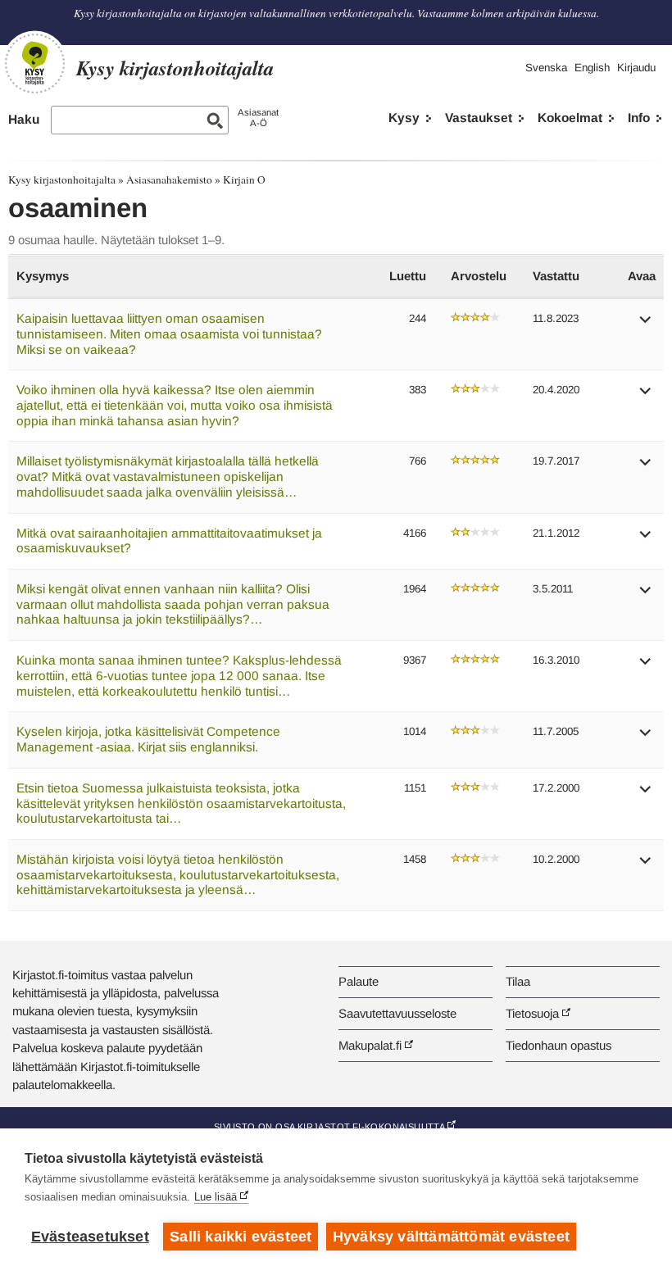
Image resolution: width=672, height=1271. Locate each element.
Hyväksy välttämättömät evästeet (451, 1236)
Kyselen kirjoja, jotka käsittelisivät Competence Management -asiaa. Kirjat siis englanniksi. (148, 739)
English (592, 67)
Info (639, 118)
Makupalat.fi (370, 1045)
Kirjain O (244, 179)
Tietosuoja (532, 1013)
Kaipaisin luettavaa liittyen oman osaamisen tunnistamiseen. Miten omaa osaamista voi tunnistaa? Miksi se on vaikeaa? (169, 333)
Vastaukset (478, 118)
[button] (646, 325)
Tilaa (518, 981)
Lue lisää (215, 1197)
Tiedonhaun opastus (558, 1045)
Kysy (404, 118)
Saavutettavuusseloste (397, 1013)
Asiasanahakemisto (169, 179)
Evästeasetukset (90, 1236)
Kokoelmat (570, 118)
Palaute (358, 981)
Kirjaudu (636, 67)
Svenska (546, 67)
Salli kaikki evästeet (240, 1236)
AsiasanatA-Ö (258, 117)
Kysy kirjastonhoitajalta (62, 179)
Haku (23, 119)
